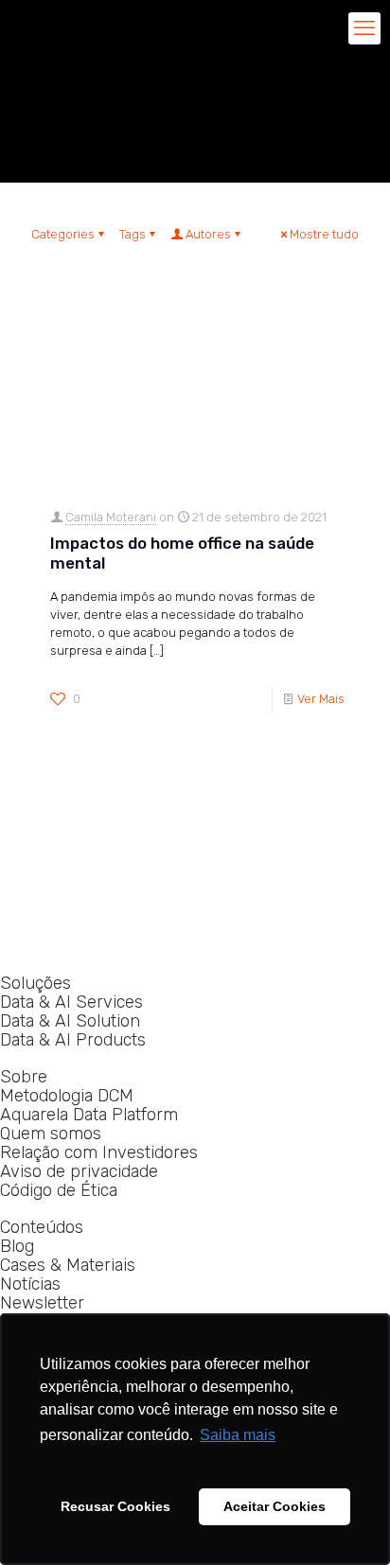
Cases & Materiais (67, 1266)
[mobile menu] (364, 28)
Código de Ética (58, 1191)
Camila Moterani (110, 517)
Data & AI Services (71, 1002)
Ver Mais (321, 699)
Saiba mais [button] (237, 1435)
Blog (17, 1247)
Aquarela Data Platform (89, 1115)
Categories (63, 234)
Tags (132, 234)
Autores (208, 234)
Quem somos (50, 1134)
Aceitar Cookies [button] (274, 1506)
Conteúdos (41, 1228)
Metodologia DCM (66, 1096)
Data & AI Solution (70, 1021)
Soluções (35, 984)
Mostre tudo (324, 234)
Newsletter (42, 1303)
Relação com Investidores (99, 1153)
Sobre (23, 1077)
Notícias (30, 1284)
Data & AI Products (73, 1040)
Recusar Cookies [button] (115, 1506)
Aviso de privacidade (79, 1172)
